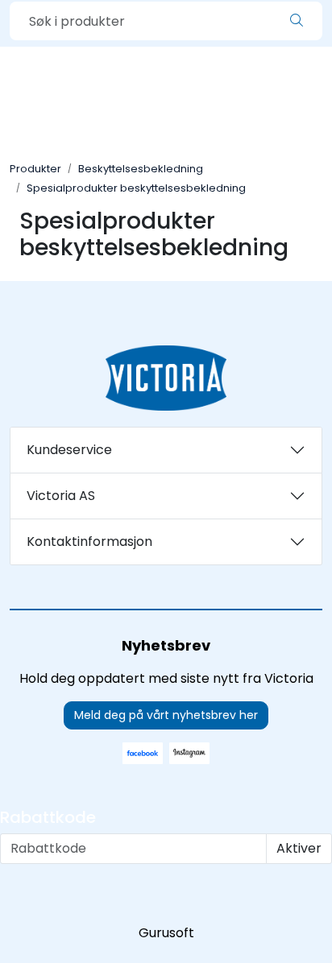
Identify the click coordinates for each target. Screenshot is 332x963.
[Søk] (296, 21)
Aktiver (299, 848)
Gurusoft (166, 933)
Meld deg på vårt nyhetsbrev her (166, 715)
